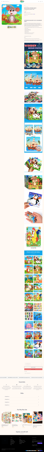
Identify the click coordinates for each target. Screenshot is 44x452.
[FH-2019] (32, 18)
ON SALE (20, 443)
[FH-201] (24, 16)
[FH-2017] (31, 18)
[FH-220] (26, 18)
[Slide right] (17, 27)
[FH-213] (38, 16)
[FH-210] (34, 16)
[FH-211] (35, 16)
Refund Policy (12, 443)
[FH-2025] (35, 18)
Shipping (25, 12)
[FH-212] (36, 16)
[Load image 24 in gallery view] (13, 27)
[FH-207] (30, 16)
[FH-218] (24, 18)
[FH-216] (40, 16)
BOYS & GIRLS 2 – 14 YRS (22, 441)
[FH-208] (31, 16)
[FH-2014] (30, 18)
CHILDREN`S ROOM (21, 442)
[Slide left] (6, 27)
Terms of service (13, 442)
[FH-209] (32, 16)
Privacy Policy (12, 440)
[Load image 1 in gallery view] (9, 27)
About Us (12, 439)
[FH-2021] (34, 18)
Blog (11, 444)
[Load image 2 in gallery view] (11, 27)
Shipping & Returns (13, 441)
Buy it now (33, 369)
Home (24, 5)
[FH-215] (39, 16)
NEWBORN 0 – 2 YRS (22, 440)
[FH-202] (26, 16)
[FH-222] (27, 18)
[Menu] (2, 1)
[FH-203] (27, 16)
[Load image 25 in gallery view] (15, 27)
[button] (39, 1)
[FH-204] (28, 16)
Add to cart (33, 367)
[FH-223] (28, 18)
